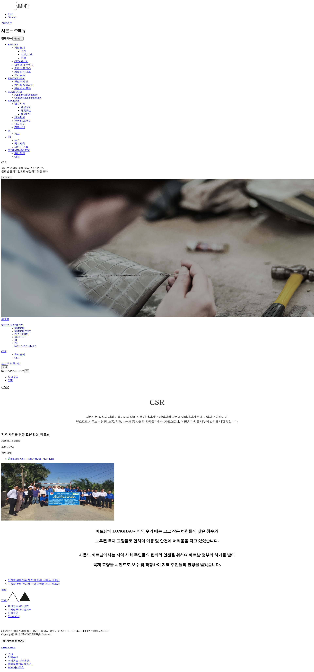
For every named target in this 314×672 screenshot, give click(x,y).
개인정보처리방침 (18, 606)
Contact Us (13, 616)
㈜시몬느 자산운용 (18, 660)
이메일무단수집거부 (19, 609)
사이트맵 (13, 613)
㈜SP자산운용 (16, 667)
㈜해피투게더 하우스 (20, 664)
